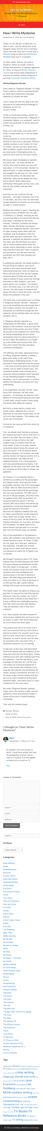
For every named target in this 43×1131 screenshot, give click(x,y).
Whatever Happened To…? (14, 1046)
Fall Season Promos (11, 892)
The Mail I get (17, 1107)
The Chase (7, 996)
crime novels (11, 1073)
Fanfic (5, 895)
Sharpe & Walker (10, 990)
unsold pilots (28, 1120)
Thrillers (35, 1107)
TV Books (21, 1111)
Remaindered (8, 974)
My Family (7, 961)
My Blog (6, 952)
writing (35, 1120)
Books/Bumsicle (9, 869)
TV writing (17, 1119)
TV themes (30, 1116)
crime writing (24, 1072)
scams (32, 1097)
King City (7, 926)
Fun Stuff (7, 907)
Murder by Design (10, 945)
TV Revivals (8, 1037)
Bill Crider (7, 1069)
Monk (7, 1092)
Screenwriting (9, 983)
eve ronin (29, 1076)
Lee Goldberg (21, 10)
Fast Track (7, 898)
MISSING (7, 54)
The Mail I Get (9, 1009)
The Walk (7, 1018)
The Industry (8, 1002)
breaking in (34, 1069)
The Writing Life (9, 1021)
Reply (8, 766)
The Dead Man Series (30, 1105)
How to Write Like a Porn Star (18, 717)
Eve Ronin (7, 888)
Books (5, 866)
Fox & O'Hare (19, 1081)
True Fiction (8, 1034)
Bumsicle (7, 873)
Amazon (17, 1066)
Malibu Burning (9, 936)
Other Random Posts (12, 971)
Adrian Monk (7, 1066)
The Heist (7, 999)
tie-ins (5, 1112)
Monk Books (8, 942)
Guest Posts (8, 914)
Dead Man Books (10, 879)
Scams (6, 980)
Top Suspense (9, 1028)
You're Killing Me (10, 1053)
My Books (7, 955)
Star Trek (19, 1105)
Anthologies (36, 1066)
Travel (5, 1031)
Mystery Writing (12, 711)
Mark (11, 738)
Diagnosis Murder (10, 882)
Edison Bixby (8, 885)
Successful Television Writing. (23, 78)
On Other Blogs (9, 968)
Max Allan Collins (29, 1089)
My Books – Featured (12, 958)
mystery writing (21, 1092)
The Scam (7, 1015)
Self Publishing (9, 986)
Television (7, 993)
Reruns (6, 977)
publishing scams (10, 1097)
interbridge (34, 1128)
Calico (4, 1073)
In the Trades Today (11, 920)
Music (5, 949)
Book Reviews (9, 863)
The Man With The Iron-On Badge (17, 1012)
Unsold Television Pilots (13, 1043)
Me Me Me (7, 939)
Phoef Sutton (35, 1093)
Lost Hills (19, 1089)
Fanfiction (10, 1081)
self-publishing (25, 1101)
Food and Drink (9, 904)
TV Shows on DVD (10, 1040)
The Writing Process (11, 1024)
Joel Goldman (21, 1084)
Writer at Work (11, 714)
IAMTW (6, 917)
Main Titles (7, 933)
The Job (6, 1005)
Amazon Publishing (27, 1066)
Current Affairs (9, 876)
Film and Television (11, 901)
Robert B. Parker (22, 1097)
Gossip (6, 911)
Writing (6, 1050)
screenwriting (11, 1100)
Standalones (9, 1104)
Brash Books (26, 1069)
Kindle (5, 923)
